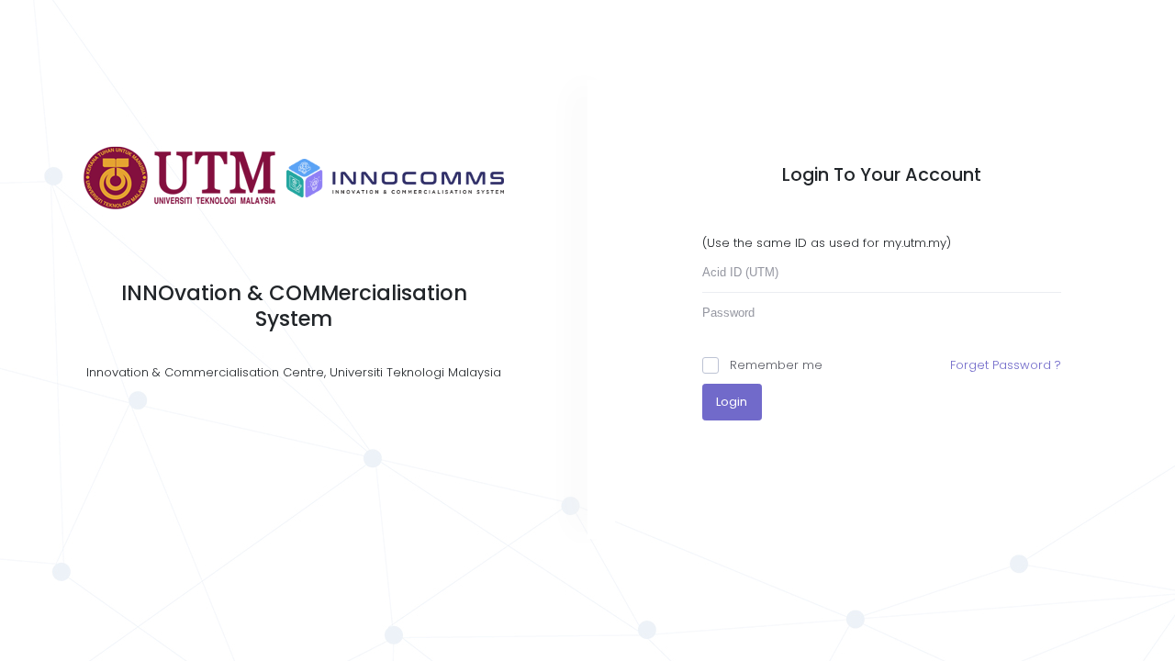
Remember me (776, 365)
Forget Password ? (1005, 365)
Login (731, 401)
